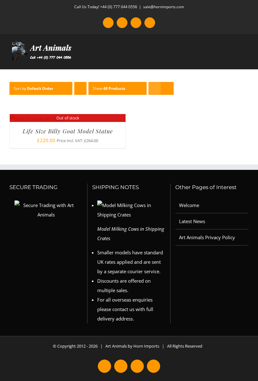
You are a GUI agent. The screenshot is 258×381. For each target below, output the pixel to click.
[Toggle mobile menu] (246, 59)
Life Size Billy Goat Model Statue (68, 131)
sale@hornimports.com (163, 6)
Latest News (192, 221)
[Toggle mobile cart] (234, 59)
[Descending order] (80, 88)
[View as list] (167, 88)
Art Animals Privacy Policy (207, 237)
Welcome (189, 205)
